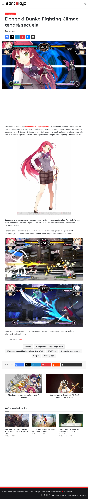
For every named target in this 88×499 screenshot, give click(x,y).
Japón (36, 356)
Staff (69, 495)
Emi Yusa (52, 351)
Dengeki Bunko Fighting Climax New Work (25, 351)
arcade (28, 346)
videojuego (49, 356)
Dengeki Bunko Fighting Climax (37, 126)
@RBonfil (69, 492)
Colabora (75, 495)
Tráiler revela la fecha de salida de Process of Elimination (69, 431)
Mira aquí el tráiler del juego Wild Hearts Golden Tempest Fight (16, 431)
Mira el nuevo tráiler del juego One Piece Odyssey (43, 430)
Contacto (83, 495)
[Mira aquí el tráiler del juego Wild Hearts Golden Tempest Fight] (17, 420)
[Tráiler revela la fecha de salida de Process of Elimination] (71, 420)
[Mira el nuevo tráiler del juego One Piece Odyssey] (44, 420)
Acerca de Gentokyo (59, 495)
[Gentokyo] (16, 4)
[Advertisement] (44, 107)
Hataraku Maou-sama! (71, 351)
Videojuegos (10, 14)
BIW (21, 339)
